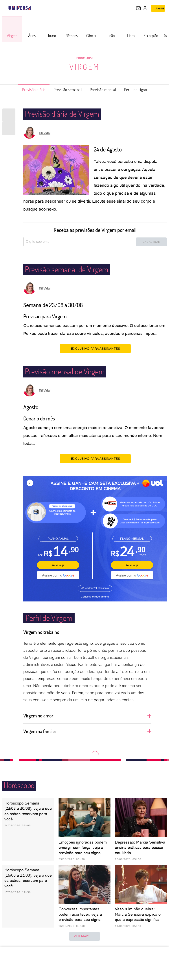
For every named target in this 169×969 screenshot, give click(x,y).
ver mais (81, 936)
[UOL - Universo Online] (34, 8)
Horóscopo (84, 58)
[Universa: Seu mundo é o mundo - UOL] (19, 8)
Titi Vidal (44, 133)
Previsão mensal (103, 89)
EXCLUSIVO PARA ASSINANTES (95, 348)
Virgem (84, 67)
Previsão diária (34, 89)
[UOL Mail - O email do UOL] (138, 8)
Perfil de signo (135, 89)
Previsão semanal (67, 89)
